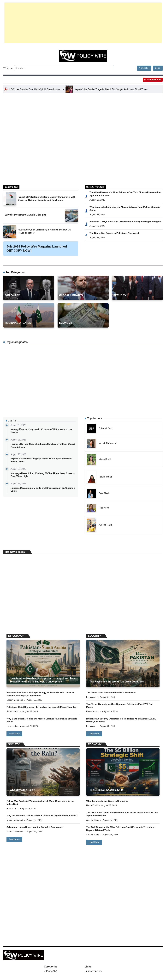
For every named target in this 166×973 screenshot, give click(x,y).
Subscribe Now (83, 500)
